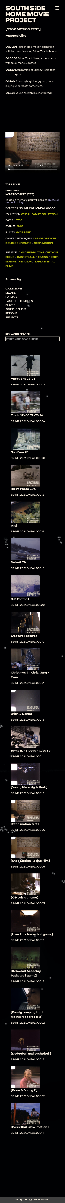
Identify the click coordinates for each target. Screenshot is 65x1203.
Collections (13, 288)
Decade (10, 292)
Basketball (26, 256)
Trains (43, 256)
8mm (19, 226)
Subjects (11, 317)
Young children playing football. (28, 92)
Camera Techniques (19, 300)
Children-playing (31, 252)
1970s (18, 220)
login (22, 202)
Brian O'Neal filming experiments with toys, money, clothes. (30, 60)
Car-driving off (45, 238)
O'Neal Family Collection (39, 214)
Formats (11, 296)
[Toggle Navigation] (56, 7)
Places (10, 305)
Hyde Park (23, 232)
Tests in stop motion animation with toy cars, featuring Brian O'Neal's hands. (31, 49)
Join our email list (41, 1199)
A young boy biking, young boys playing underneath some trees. (29, 83)
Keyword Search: (18, 334)
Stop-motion (43, 243)
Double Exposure (18, 243)
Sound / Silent (15, 309)
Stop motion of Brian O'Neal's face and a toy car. (30, 72)
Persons (11, 313)
